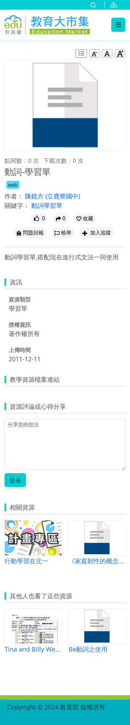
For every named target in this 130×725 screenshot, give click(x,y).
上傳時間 (20, 350)
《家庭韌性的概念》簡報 (97, 560)
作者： (14, 196)
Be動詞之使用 (88, 649)
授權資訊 (20, 324)
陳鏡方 (35, 196)
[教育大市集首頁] (47, 24)
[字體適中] (107, 53)
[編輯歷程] (81, 53)
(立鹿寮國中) (62, 196)
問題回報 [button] (33, 232)
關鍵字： (17, 205)
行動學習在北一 (26, 560)
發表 (15, 480)
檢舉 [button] (66, 232)
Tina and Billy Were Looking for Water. (33, 649)
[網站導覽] (115, 4)
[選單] (118, 25)
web (13, 185)
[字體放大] (119, 53)
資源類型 (20, 299)
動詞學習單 (46, 205)
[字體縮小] (94, 53)
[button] (84, 218)
